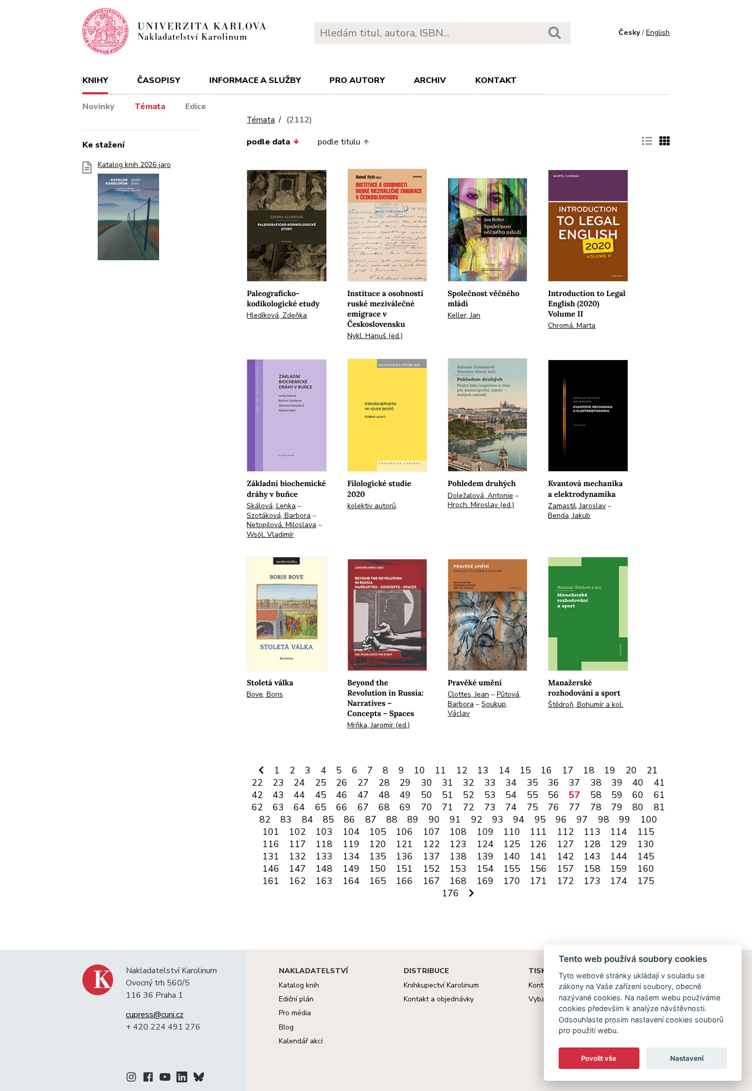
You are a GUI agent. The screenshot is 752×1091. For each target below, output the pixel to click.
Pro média (295, 1013)
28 (384, 783)
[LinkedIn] (181, 1079)
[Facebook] (148, 1079)
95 (540, 819)
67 (363, 807)
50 (426, 795)
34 (511, 783)
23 (278, 783)
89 (412, 819)
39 (617, 783)
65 (320, 807)
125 (511, 844)
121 (404, 844)
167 (431, 881)
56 (553, 795)
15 (525, 770)
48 (384, 795)
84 (307, 819)
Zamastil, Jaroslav (577, 506)
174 (618, 881)
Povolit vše (598, 1058)
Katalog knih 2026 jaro (134, 165)
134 (351, 856)
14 (504, 770)
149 (351, 869)
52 (468, 795)
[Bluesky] (198, 1079)
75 (532, 807)
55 (532, 795)
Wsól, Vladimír (270, 534)
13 (483, 770)
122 (431, 844)
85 (328, 819)
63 (278, 807)
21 (652, 770)
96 (561, 819)
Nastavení (686, 1058)
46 (341, 795)
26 (341, 783)
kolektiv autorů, (372, 506)
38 (596, 783)
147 (297, 869)
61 (659, 795)
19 (609, 770)
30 (426, 783)
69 (405, 807)
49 (405, 795)
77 (574, 807)
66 (341, 807)
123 (458, 844)
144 (618, 856)
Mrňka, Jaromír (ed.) (378, 725)
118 (324, 844)
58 (596, 795)
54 (511, 795)
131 (270, 856)
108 (458, 832)
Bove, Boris (265, 694)
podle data (268, 142)
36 (553, 783)
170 (511, 881)
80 (638, 807)
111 (538, 832)
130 (645, 844)
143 (592, 856)
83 (286, 819)
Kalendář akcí (301, 1041)
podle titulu (339, 142)
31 (447, 783)
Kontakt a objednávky (439, 999)
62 (257, 807)
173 (592, 881)
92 (476, 819)
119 (351, 844)
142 (565, 856)
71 (447, 807)
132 (297, 856)
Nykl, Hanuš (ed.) (375, 336)
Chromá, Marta (571, 325)
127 (565, 844)
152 (431, 869)
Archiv (430, 80)
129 (618, 844)
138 (458, 856)
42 (257, 795)
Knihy (95, 80)
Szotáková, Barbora (279, 515)
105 (377, 832)
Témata (150, 106)
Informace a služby (255, 80)
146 (270, 869)
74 (511, 807)
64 (299, 807)
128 (592, 844)
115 (645, 832)
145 (645, 856)
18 (588, 770)
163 (324, 881)
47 (363, 795)
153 (458, 869)
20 (631, 770)
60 (638, 795)
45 (320, 795)
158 (592, 869)
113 (592, 832)
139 (485, 856)
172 (565, 881)
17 (567, 770)
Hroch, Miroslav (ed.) (481, 505)
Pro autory (357, 80)
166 (404, 881)
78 (596, 807)
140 (511, 856)
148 (324, 869)
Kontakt (496, 80)
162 (297, 881)
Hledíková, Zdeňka (277, 315)
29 (405, 783)
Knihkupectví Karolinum (441, 985)
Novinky (98, 106)
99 (624, 819)
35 (532, 783)
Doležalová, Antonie (480, 495)
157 (565, 869)
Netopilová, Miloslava (281, 525)
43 (278, 795)
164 (351, 881)
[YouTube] (165, 1079)
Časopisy (158, 80)
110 (511, 832)
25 (320, 783)
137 (431, 856)
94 (518, 819)
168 (458, 881)
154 (485, 869)
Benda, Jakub (569, 515)
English (658, 32)
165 (377, 881)
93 (497, 819)
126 (538, 844)
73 (490, 807)
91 (455, 819)
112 (565, 832)
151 (404, 869)
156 (538, 869)
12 (462, 770)
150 (377, 869)
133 (324, 856)
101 (270, 832)
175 (645, 881)
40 (638, 783)
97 (582, 819)
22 (257, 783)
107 (431, 832)
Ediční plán (296, 999)
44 (299, 795)
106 (404, 832)
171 (538, 881)
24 (299, 783)
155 (511, 869)
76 (553, 807)
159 (618, 869)
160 (645, 869)
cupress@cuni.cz (155, 1014)
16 (546, 770)
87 (371, 819)
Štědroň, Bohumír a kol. (585, 704)
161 (270, 881)
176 (450, 893)
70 (426, 807)
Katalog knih (299, 985)
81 (659, 807)
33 (490, 783)
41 (659, 783)
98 (603, 819)
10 (419, 770)
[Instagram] (131, 1079)
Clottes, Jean (468, 694)
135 (377, 856)
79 (617, 807)
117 (297, 844)
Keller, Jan (464, 315)
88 (391, 819)
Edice (195, 106)
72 (468, 807)
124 (485, 844)
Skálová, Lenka (271, 506)
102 (297, 832)
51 (447, 795)
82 (265, 819)
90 (434, 819)
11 (440, 770)
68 (384, 807)
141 (538, 856)
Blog (286, 1027)
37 (574, 783)
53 (490, 795)
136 (404, 856)
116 (270, 844)
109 (485, 832)
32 (468, 783)
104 (351, 832)
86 (349, 819)
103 (324, 832)
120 (377, 844)
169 (485, 881)
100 (648, 819)
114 (618, 832)
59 (617, 795)
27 (363, 783)
